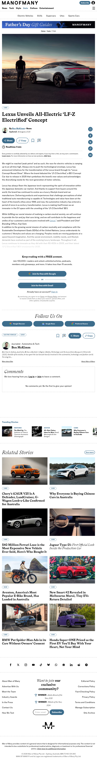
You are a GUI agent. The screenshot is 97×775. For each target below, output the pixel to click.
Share (10, 140)
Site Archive (89, 713)
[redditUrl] (79, 665)
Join (39, 376)
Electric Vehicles (25, 15)
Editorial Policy (88, 681)
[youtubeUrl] (33, 665)
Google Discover (19, 324)
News (4, 8)
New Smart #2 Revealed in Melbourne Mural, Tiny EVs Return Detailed (69, 595)
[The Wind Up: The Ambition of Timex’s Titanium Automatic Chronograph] (7, 431)
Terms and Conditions (85, 702)
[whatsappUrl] (56, 665)
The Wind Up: (21, 433)
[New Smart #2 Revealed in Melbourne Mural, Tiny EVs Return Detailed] (72, 569)
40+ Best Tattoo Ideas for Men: (51, 433)
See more (90, 452)
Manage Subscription (85, 707)
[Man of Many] (48, 725)
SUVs (39, 15)
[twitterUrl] (18, 665)
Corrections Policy (86, 686)
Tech (11, 8)
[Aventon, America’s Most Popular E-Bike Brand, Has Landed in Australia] (24, 569)
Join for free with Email (42, 285)
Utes (62, 15)
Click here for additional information (51, 749)
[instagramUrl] (26, 665)
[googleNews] (63, 665)
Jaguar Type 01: (72, 546)
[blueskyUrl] (48, 665)
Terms (42, 297)
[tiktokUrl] (41, 665)
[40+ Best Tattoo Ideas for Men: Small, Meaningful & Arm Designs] (37, 431)
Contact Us (7, 707)
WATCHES (18, 428)
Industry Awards (9, 697)
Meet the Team (9, 691)
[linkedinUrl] (71, 665)
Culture (34, 8)
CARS (5, 108)
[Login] (93, 3)
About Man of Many (88, 361)
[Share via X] (91, 89)
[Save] (33, 140)
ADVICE (47, 428)
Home (43, 31)
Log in (31, 376)
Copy (23, 140)
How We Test (8, 713)
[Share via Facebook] (91, 84)
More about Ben (7, 361)
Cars (54, 31)
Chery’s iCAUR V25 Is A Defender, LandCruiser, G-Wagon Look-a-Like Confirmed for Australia (23, 499)
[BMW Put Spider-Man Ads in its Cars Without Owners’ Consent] (24, 617)
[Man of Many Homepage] (25, 3)
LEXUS (23, 335)
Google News (50, 324)
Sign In (54, 292)
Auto (25, 8)
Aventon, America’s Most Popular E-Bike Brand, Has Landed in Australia (20, 595)
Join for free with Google (44, 274)
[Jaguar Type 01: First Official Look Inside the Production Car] (72, 522)
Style (18, 8)
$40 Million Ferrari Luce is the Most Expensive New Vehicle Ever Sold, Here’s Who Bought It (24, 548)
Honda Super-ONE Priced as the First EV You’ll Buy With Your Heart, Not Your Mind (72, 643)
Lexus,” (53, 220)
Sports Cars (73, 15)
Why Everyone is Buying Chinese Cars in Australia (81, 432)
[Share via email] (90, 155)
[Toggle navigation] (93, 8)
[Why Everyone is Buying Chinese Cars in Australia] (67, 431)
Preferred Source (81, 324)
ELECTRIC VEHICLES (10, 335)
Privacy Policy (52, 297)
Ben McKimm (18, 128)
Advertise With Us (10, 686)
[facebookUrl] (10, 665)
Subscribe (85, 3)
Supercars (51, 15)
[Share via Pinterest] (91, 95)
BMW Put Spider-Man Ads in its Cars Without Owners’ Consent (24, 641)
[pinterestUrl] (86, 665)
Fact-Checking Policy (85, 691)
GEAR (5, 587)
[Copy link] (91, 100)
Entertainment (47, 8)
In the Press (7, 702)
